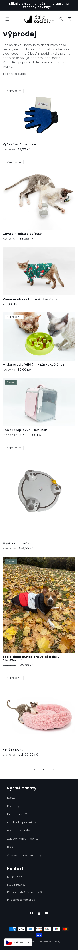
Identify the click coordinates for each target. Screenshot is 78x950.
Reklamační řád (18, 814)
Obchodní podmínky (22, 822)
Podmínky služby (19, 830)
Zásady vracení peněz (23, 838)
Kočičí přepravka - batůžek (25, 430)
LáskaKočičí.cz (34, 941)
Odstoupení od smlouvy (24, 855)
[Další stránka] (54, 770)
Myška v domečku (17, 543)
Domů (11, 798)
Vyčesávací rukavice (19, 144)
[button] (7, 19)
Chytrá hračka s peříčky (22, 233)
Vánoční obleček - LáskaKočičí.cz (30, 299)
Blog (10, 847)
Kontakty (13, 806)
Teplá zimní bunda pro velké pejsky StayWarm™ (31, 658)
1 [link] (24, 770)
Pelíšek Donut (14, 749)
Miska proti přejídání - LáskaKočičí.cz (33, 364)
